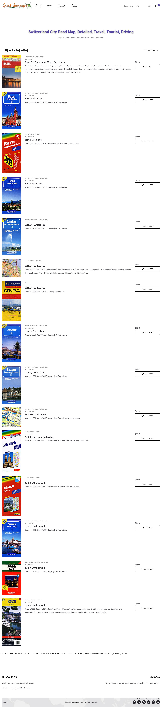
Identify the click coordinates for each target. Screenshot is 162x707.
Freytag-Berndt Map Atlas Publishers (36, 562)
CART (26, 282)
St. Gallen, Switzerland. (36, 414)
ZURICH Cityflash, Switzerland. (40, 437)
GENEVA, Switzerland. (35, 225)
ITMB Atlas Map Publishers (33, 260)
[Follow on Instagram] (144, 702)
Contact (157, 683)
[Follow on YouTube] (158, 702)
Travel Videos (111, 683)
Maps (49, 6)
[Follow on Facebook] (134, 702)
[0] (156, 6)
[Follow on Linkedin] (148, 702)
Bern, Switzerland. (33, 140)
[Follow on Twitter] (139, 702)
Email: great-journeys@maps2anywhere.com (18, 683)
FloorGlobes (74, 6)
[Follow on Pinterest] (153, 702)
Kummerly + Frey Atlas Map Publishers (36, 93)
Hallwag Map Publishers (32, 134)
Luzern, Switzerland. (34, 372)
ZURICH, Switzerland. (35, 483)
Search (150, 683)
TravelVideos (39, 6)
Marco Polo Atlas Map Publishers (35, 57)
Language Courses (129, 683)
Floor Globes (141, 683)
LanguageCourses (61, 6)
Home (60, 38)
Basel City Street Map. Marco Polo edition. (45, 62)
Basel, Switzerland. (34, 98)
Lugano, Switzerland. (35, 331)
